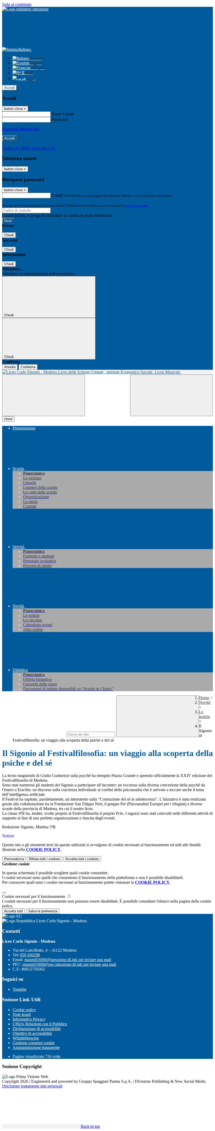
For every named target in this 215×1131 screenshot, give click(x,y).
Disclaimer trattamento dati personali (32, 1086)
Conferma (28, 367)
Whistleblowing (26, 1038)
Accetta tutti (82, 859)
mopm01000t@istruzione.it (67, 959)
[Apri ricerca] (171, 395)
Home (204, 697)
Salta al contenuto (16, 4)
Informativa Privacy (29, 1019)
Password (60, 119)
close (8, 419)
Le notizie (204, 714)
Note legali (22, 1014)
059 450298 (30, 955)
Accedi (9, 88)
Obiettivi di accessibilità (32, 1033)
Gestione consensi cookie (34, 1043)
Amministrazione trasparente (36, 1047)
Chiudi (9, 235)
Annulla (9, 367)
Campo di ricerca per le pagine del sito (34, 734)
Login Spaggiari (136, 205)
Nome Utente (63, 114)
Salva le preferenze (42, 911)
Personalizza (14, 859)
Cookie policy (24, 1009)
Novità (204, 702)
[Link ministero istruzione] (25, 9)
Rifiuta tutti (44, 859)
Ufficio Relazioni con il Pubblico (40, 1024)
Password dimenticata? (21, 129)
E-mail (57, 195)
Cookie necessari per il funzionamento (34, 896)
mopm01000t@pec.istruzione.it (69, 964)
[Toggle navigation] (43, 395)
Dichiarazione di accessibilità (37, 1028)
